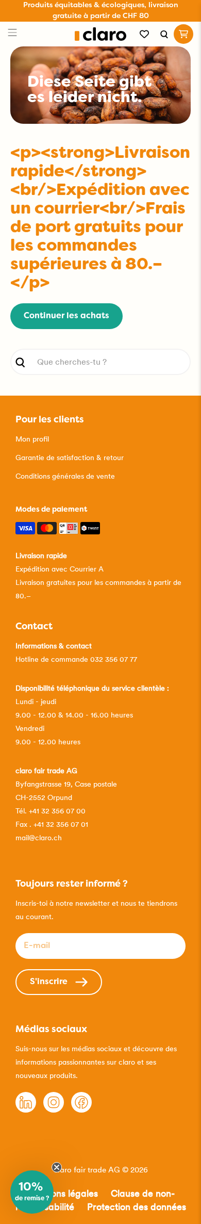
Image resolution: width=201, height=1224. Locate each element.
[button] (32, 1192)
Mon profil (32, 439)
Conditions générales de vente (65, 476)
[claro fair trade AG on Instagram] (53, 1110)
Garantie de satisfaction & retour (69, 457)
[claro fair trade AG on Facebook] (81, 1110)
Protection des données (136, 1206)
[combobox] (100, 362)
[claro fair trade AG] (100, 34)
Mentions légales (62, 1193)
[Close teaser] (57, 1167)
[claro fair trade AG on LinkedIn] (25, 1110)
